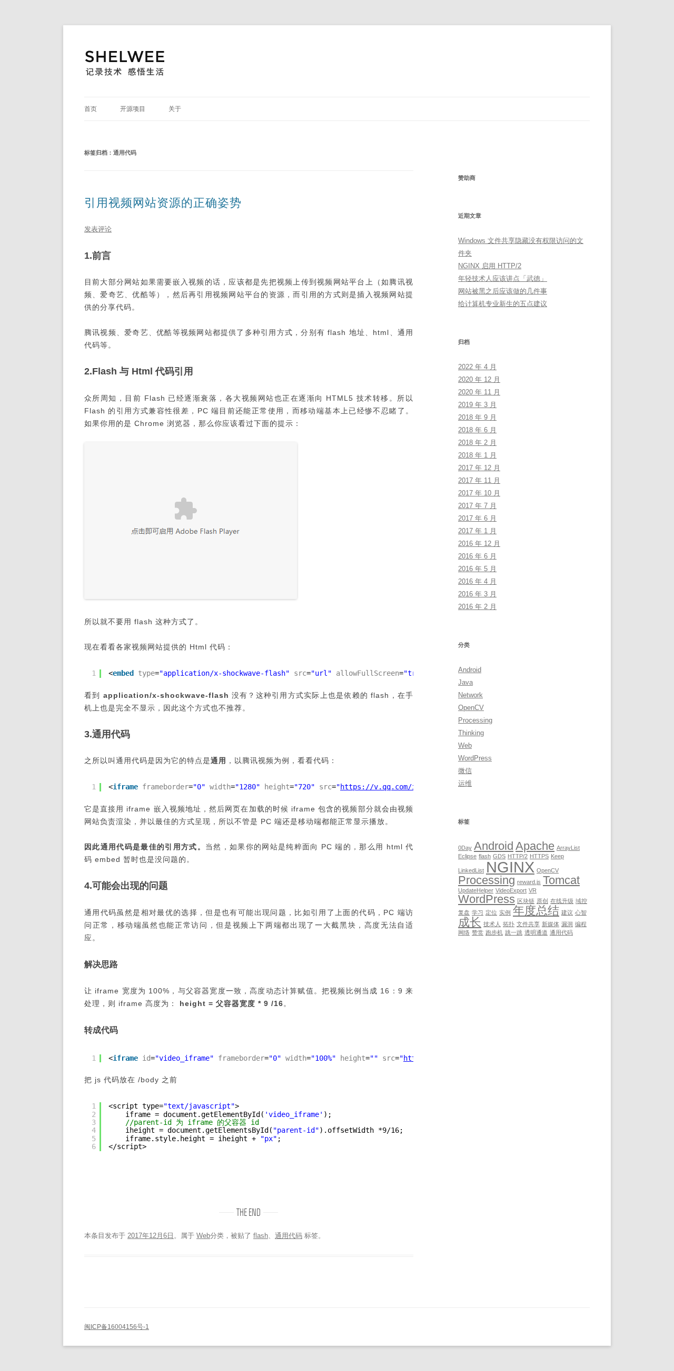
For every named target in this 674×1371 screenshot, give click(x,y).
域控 (581, 901)
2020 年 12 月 (479, 379)
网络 (464, 932)
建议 (567, 912)
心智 (581, 912)
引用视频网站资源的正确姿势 (163, 202)
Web (203, 1236)
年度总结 (536, 910)
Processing (475, 720)
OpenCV (471, 708)
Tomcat (561, 880)
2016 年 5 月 (477, 569)
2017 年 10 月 (479, 493)
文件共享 (528, 924)
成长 (469, 922)
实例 (505, 912)
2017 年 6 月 (477, 518)
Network (470, 695)
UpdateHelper (475, 890)
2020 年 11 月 (479, 392)
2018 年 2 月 (477, 442)
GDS (499, 856)
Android (469, 670)
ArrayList (568, 848)
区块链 (525, 901)
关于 (174, 109)
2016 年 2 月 (477, 607)
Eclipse (467, 856)
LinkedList (471, 870)
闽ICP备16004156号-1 (116, 1327)
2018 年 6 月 (477, 430)
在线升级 (561, 901)
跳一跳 (513, 932)
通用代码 (288, 1236)
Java (465, 682)
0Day (465, 848)
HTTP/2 (518, 856)
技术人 (492, 924)
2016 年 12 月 (479, 543)
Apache (535, 845)
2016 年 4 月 (477, 581)
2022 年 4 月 (477, 367)
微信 (465, 771)
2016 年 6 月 (477, 556)
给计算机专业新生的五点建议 (502, 304)
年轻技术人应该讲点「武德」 (502, 278)
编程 (581, 924)
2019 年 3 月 (477, 405)
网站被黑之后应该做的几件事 (502, 291)
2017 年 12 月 (479, 468)
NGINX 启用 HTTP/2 (489, 266)
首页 (90, 109)
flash (260, 1236)
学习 (477, 912)
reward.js (529, 882)
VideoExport (511, 890)
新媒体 (550, 924)
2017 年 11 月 (479, 480)
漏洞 (567, 924)
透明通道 (536, 932)
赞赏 (477, 932)
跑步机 (494, 932)
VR (533, 890)
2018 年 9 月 (477, 417)
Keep (557, 856)
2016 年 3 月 (477, 594)
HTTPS (539, 856)
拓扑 (508, 924)
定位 (491, 912)
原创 (542, 901)
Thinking (471, 733)
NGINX (510, 867)
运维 (465, 783)
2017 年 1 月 (477, 531)
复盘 (464, 912)
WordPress (475, 758)
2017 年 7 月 (477, 506)
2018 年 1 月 (477, 455)
